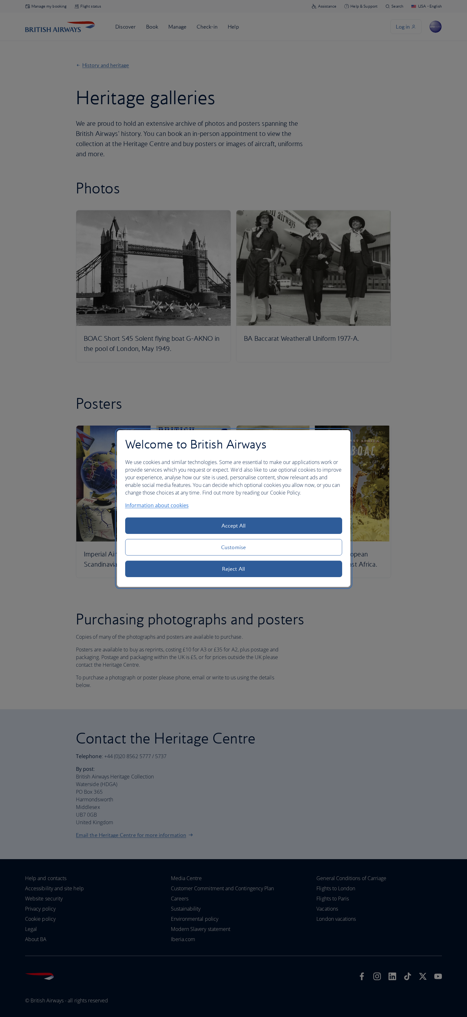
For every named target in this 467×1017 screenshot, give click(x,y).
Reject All (233, 569)
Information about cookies (157, 505)
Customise (233, 547)
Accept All (233, 525)
